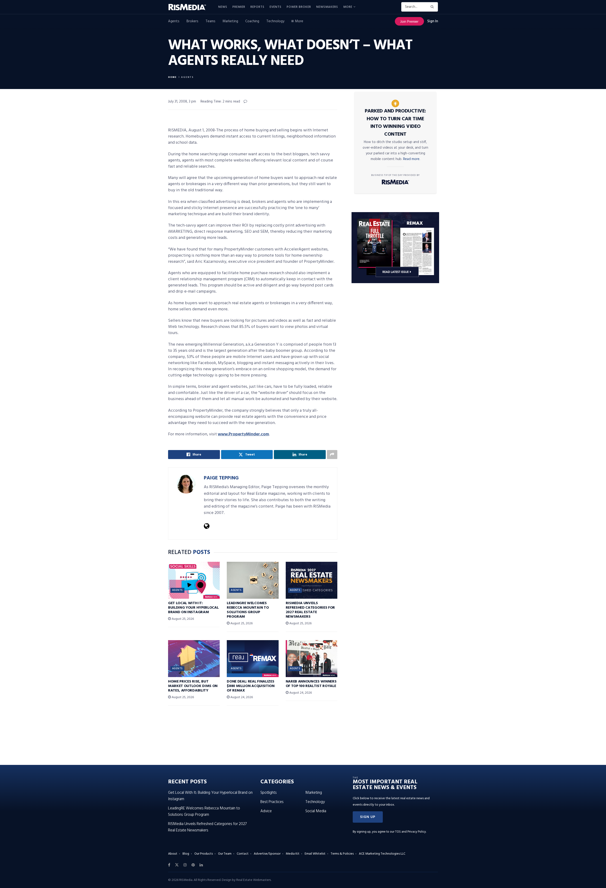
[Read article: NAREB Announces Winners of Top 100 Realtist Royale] (311, 658)
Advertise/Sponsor (267, 854)
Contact (243, 854)
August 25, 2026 (182, 619)
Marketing (230, 21)
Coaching (252, 21)
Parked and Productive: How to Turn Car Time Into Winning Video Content (395, 122)
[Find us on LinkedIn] (201, 865)
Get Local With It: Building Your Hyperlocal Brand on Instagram (193, 607)
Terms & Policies (342, 854)
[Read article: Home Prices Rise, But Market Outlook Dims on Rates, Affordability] (194, 658)
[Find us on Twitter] (177, 865)
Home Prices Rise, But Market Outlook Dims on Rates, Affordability (193, 686)
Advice (266, 811)
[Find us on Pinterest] (193, 865)
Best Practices (272, 802)
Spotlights (268, 793)
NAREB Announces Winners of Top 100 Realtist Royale (311, 683)
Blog (186, 854)
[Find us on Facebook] (169, 865)
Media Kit (292, 854)
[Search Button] (433, 7)
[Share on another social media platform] (332, 454)
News (222, 6)
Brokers (192, 21)
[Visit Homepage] (190, 7)
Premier (238, 6)
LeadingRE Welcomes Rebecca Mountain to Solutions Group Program (248, 610)
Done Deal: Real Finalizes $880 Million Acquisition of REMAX (250, 686)
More (347, 6)
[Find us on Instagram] (185, 865)
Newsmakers (327, 6)
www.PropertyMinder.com (243, 434)
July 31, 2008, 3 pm (182, 101)
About (172, 854)
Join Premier (409, 22)
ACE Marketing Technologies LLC (382, 854)
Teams (210, 21)
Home (172, 77)
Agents (173, 21)
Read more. (411, 159)
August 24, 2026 (241, 697)
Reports (257, 6)
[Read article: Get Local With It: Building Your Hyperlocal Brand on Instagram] (194, 580)
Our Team (225, 854)
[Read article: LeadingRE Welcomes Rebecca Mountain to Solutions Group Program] (252, 580)
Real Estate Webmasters (253, 880)
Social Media (315, 811)
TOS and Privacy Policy (410, 831)
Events (275, 6)
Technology (275, 21)
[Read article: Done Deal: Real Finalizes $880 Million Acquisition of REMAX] (252, 658)
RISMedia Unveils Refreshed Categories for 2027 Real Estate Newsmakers (310, 610)
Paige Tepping (221, 478)
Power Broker (299, 6)
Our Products (203, 854)
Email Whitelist (315, 854)
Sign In (432, 21)
